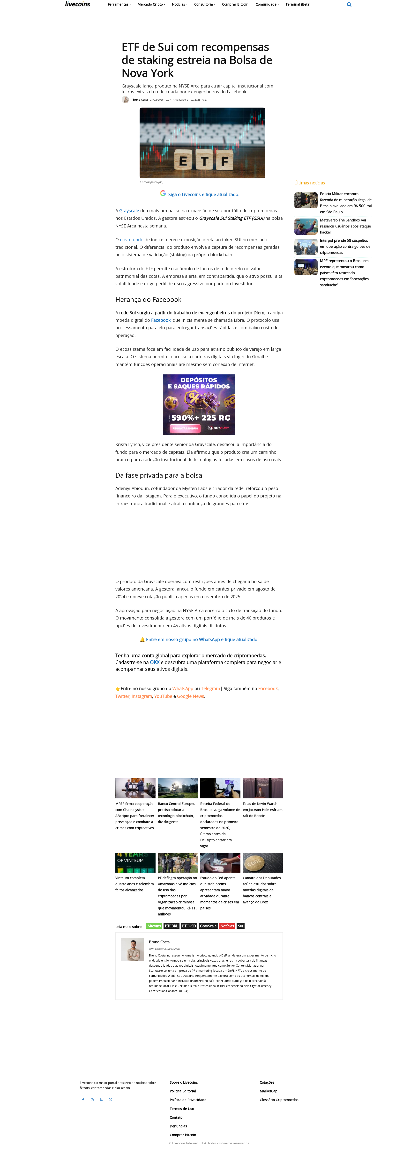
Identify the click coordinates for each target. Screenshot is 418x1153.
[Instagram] (92, 1100)
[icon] (349, 4)
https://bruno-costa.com (164, 949)
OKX (155, 662)
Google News (190, 696)
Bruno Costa (140, 99)
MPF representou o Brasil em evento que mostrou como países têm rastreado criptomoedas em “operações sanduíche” (344, 272)
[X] (110, 1100)
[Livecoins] (77, 5)
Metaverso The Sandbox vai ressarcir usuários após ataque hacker (345, 226)
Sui (240, 925)
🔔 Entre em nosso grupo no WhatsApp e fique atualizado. (199, 639)
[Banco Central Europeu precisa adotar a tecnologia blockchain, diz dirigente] (178, 788)
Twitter (122, 696)
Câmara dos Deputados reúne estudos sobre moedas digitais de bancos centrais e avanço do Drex (262, 890)
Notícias (227, 925)
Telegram (210, 688)
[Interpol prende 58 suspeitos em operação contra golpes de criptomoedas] (306, 247)
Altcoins (154, 925)
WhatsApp (182, 688)
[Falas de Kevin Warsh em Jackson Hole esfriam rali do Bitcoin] (263, 788)
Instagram (142, 696)
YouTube (163, 696)
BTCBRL (171, 925)
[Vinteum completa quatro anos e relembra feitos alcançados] (135, 863)
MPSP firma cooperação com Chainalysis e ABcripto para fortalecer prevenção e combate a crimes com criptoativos (134, 815)
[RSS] (101, 1100)
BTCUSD (189, 925)
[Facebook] (83, 1100)
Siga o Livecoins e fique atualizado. (203, 194)
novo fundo (131, 239)
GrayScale (208, 925)
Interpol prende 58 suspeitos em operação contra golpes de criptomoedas (345, 246)
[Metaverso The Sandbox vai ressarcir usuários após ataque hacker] (306, 227)
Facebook (268, 688)
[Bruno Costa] (126, 99)
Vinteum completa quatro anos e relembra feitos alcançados (134, 884)
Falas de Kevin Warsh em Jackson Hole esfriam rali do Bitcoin (263, 809)
